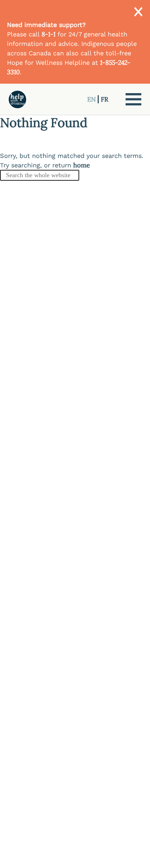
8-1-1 (48, 34)
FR (104, 99)
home (81, 165)
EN (92, 99)
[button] (133, 99)
